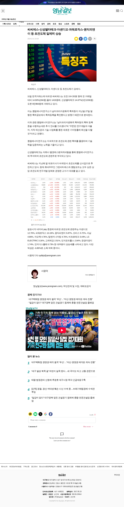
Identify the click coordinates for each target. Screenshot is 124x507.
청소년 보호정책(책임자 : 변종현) (50, 466)
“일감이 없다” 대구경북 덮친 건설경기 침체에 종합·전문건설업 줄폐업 (61, 302)
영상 (60, 24)
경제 (48, 24)
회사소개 (4, 466)
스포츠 (66, 24)
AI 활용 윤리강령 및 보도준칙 (85, 466)
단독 (14, 24)
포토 (54, 24)
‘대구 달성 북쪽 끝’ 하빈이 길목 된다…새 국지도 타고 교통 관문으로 (63, 371)
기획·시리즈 (6, 24)
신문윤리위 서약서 (103, 466)
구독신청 (26, 466)
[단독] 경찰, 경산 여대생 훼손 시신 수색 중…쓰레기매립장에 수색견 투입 (63, 390)
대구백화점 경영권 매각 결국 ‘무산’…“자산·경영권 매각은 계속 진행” (61, 299)
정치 (43, 24)
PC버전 (117, 475)
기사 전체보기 (90, 275)
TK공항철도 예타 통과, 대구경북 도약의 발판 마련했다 (62, 2)
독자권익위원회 (117, 466)
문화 (73, 24)
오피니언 (30, 24)
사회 (37, 24)
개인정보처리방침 (15, 466)
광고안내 (34, 466)
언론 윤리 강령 (68, 466)
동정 (79, 24)
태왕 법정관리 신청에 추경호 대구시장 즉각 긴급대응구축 (58, 380)
